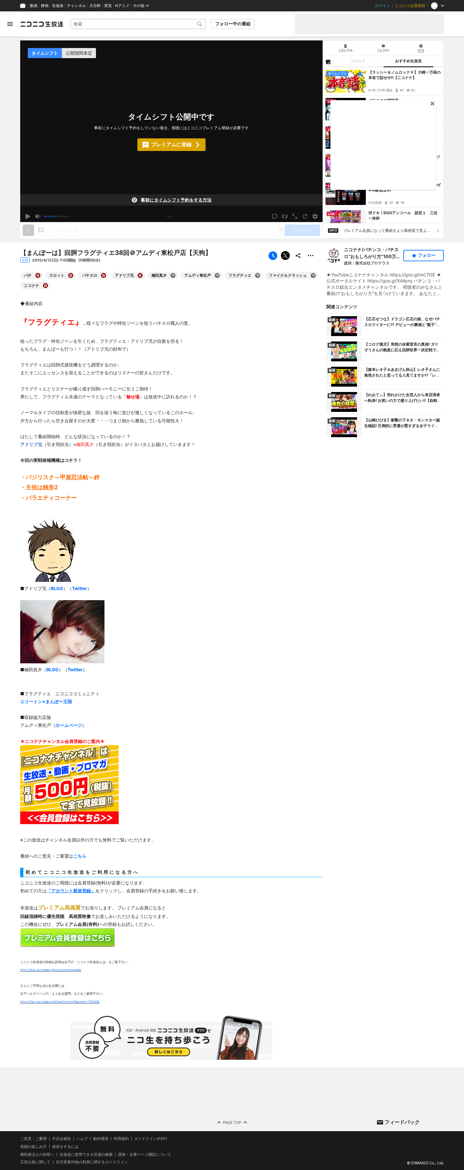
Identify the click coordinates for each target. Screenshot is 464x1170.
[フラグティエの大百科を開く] (257, 275)
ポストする (285, 255)
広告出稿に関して (35, 1162)
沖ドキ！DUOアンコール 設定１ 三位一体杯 (402, 215)
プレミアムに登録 (171, 144)
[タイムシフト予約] (272, 255)
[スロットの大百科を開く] (70, 275)
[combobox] (138, 24)
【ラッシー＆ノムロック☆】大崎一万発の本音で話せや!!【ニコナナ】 (404, 75)
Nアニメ (122, 6)
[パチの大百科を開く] (37, 275)
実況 (108, 6)
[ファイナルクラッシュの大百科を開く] (313, 275)
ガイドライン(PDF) (150, 1139)
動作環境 (100, 1139)
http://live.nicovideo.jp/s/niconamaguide (50, 970)
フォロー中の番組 (233, 23)
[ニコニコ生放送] (41, 24)
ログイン (382, 6)
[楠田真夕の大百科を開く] (172, 275)
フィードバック (402, 1122)
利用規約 (121, 1139)
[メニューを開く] (10, 24)
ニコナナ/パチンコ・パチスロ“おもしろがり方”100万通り (372, 253)
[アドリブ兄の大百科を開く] (140, 275)
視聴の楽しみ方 (33, 1146)
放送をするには (65, 1147)
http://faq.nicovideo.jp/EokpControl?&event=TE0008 (59, 1002)
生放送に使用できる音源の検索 (86, 1154)
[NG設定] (328, 61)
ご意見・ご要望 (33, 1138)
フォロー (427, 255)
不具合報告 (61, 1139)
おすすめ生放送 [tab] (408, 61)
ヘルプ (82, 1139)
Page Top (232, 1122)
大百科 (95, 6)
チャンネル (76, 6)
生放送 (57, 6)
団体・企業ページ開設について (144, 1154)
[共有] (298, 255)
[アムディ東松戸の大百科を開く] (217, 275)
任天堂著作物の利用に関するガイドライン (92, 1162)
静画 (45, 6)
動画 (34, 6)
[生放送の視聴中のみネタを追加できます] (28, 230)
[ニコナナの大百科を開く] (45, 285)
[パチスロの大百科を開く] (103, 275)
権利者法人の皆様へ (37, 1154)
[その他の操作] (310, 255)
